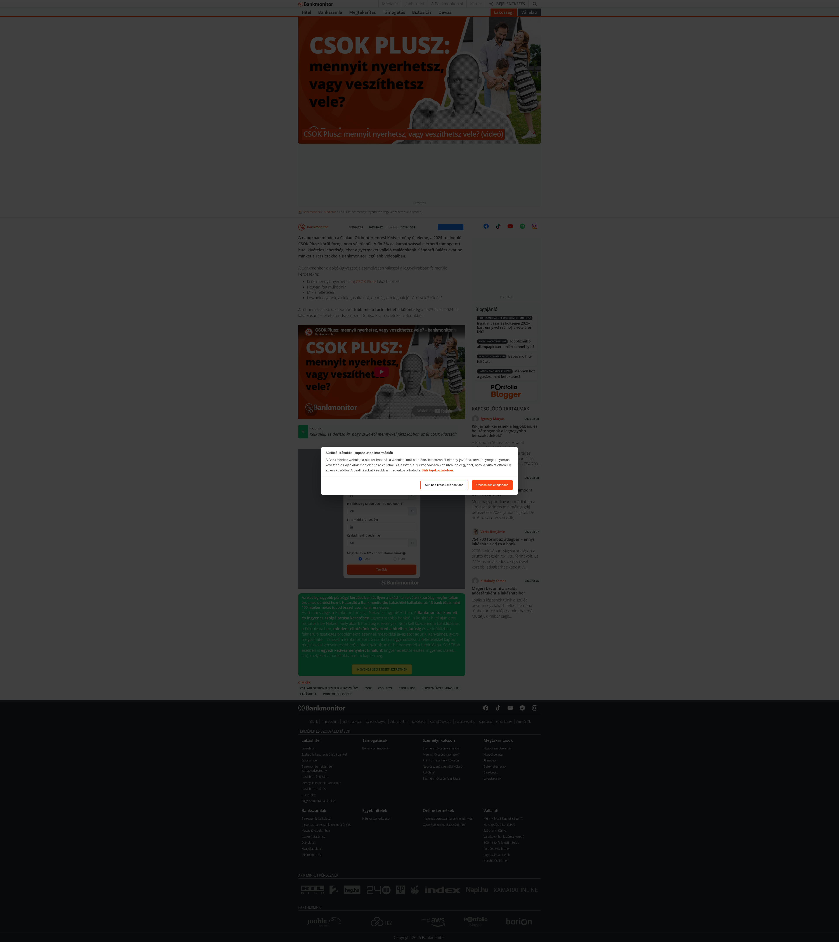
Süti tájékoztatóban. (437, 470)
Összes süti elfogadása (492, 485)
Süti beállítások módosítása (444, 485)
